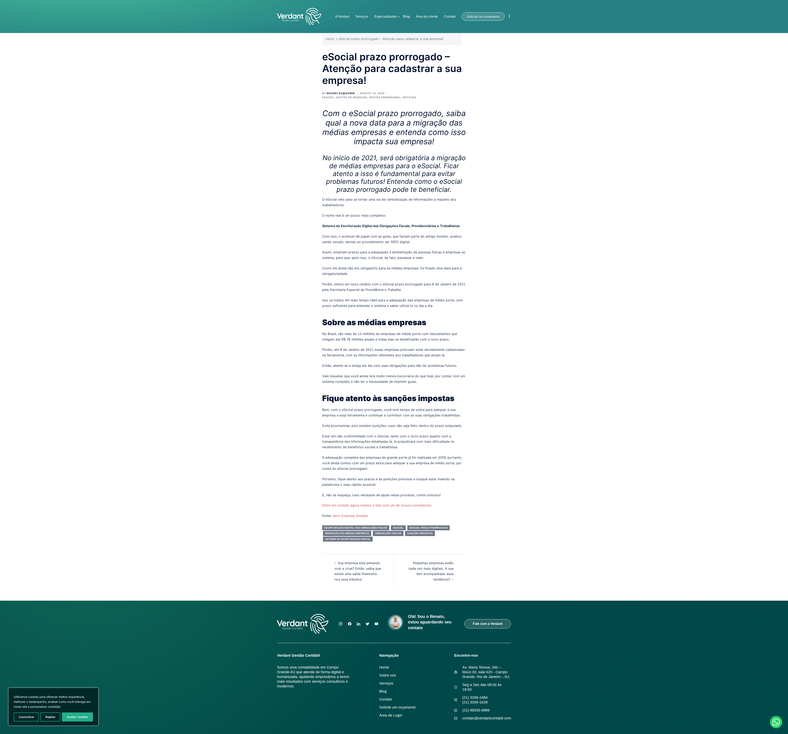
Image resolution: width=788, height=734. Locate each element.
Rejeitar (50, 717)
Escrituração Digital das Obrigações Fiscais (355, 527)
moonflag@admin (341, 93)
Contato (450, 16)
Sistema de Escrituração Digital (348, 539)
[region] (53, 707)
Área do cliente (427, 16)
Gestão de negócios (351, 97)
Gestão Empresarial (385, 97)
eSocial (328, 97)
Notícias (409, 97)
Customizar (26, 717)
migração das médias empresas (347, 533)
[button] (776, 722)
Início (330, 39)
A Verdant (342, 16)
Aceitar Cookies (77, 717)
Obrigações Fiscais (388, 533)
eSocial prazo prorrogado (428, 527)
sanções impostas (420, 533)
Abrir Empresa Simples (350, 516)
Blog (406, 16)
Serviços (361, 16)
